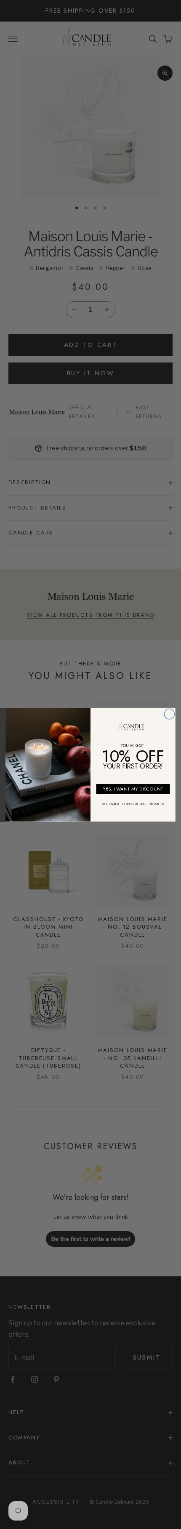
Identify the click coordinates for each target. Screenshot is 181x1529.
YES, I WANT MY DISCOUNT (133, 788)
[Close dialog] (169, 714)
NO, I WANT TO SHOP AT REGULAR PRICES (133, 804)
